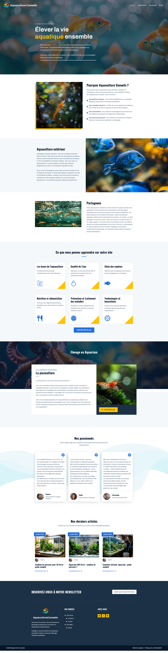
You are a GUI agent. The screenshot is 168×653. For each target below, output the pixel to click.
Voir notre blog (84, 330)
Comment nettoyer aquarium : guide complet (117, 565)
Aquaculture (55, 45)
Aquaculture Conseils (23, 5)
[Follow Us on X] (103, 615)
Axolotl (70, 621)
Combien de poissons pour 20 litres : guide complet (49, 565)
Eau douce (142, 5)
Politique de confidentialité (153, 648)
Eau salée (152, 5)
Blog (161, 5)
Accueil (133, 5)
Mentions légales (138, 648)
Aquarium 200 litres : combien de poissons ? (82, 565)
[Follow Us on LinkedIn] (107, 615)
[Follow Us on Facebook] (99, 615)
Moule (70, 628)
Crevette (71, 618)
